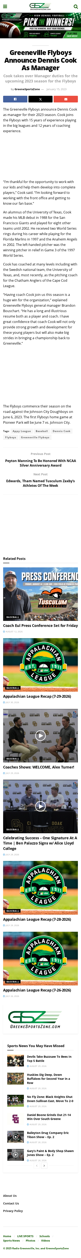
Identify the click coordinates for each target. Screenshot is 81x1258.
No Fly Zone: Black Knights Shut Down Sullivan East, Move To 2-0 (50, 1099)
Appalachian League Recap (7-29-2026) (37, 696)
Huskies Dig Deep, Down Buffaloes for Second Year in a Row (48, 1079)
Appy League (22, 431)
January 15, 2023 (56, 89)
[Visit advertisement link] (40, 25)
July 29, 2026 (12, 773)
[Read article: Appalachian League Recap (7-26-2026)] (40, 958)
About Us (10, 1196)
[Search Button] (76, 6)
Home (7, 1236)
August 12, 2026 (14, 631)
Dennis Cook (61, 431)
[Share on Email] (66, 99)
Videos (45, 1240)
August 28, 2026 (38, 1142)
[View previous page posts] (37, 1165)
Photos (30, 1240)
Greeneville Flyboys (35, 437)
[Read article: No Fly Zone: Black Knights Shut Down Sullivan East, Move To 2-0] (15, 1101)
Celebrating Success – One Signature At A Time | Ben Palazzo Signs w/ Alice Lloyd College (40, 843)
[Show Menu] (5, 6)
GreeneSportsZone (27, 89)
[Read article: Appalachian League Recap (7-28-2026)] (40, 887)
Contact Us (11, 1203)
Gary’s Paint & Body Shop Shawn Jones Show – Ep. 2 (50, 1153)
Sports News (11, 1240)
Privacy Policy (13, 1211)
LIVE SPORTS (25, 1236)
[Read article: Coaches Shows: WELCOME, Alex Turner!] (40, 735)
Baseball (42, 431)
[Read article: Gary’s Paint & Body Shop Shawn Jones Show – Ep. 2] (15, 1155)
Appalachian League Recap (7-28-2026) (37, 919)
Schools (44, 1236)
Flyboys (10, 437)
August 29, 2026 (38, 1066)
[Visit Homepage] (40, 6)
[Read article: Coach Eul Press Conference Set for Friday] (40, 594)
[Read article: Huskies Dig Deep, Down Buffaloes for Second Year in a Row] (15, 1079)
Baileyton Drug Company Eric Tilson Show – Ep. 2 (48, 1135)
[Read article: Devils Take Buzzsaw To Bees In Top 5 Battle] (15, 1060)
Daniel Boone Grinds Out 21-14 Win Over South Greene (49, 1117)
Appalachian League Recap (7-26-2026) (37, 990)
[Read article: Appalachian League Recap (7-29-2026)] (40, 665)
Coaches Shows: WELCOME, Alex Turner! (38, 767)
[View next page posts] (44, 1165)
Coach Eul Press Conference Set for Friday (40, 625)
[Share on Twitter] (40, 99)
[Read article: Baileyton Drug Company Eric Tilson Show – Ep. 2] (15, 1137)
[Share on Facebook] (15, 99)
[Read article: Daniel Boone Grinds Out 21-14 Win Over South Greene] (15, 1119)
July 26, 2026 (12, 996)
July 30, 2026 (12, 702)
